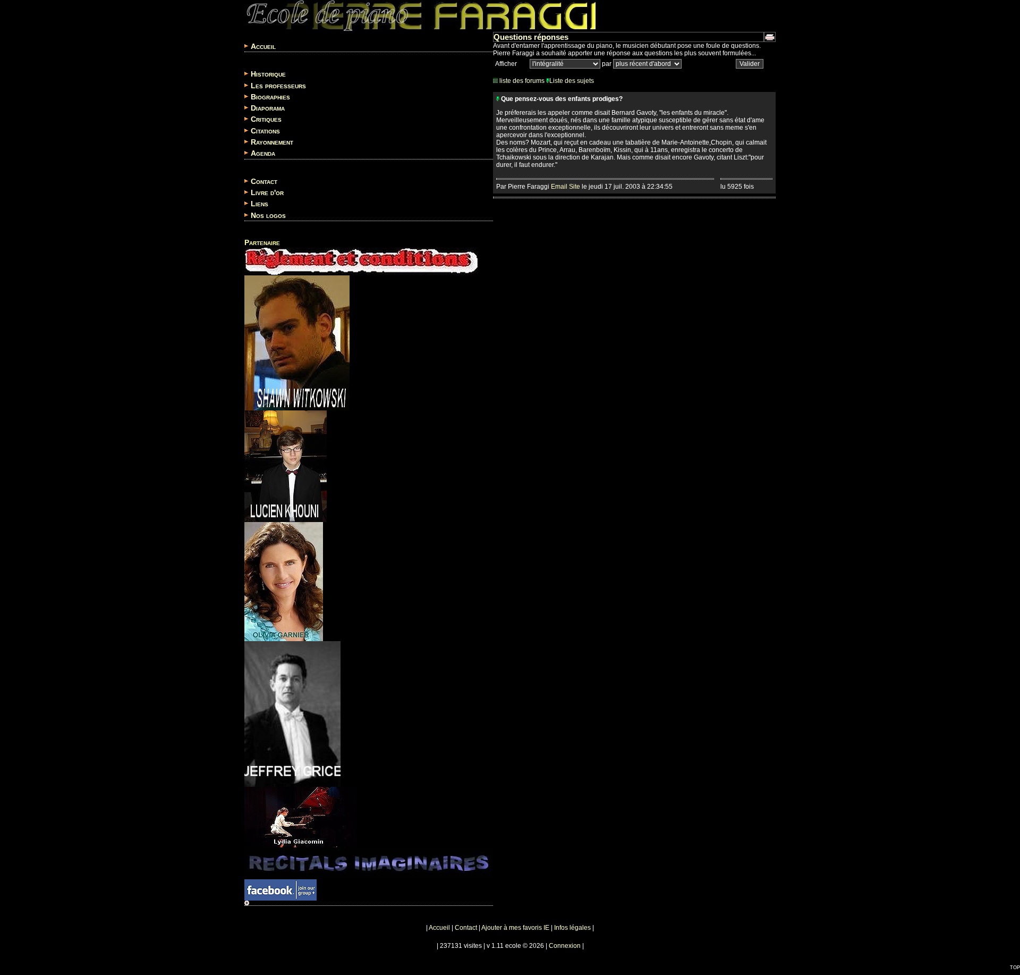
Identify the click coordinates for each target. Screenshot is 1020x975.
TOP (1015, 967)
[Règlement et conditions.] (361, 259)
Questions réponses (531, 36)
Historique (268, 74)
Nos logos (268, 215)
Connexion (565, 945)
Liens (259, 204)
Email (559, 186)
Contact (264, 181)
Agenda (263, 153)
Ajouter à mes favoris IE (515, 927)
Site (574, 186)
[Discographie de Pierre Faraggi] (368, 860)
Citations (265, 131)
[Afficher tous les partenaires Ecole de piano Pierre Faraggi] (246, 903)
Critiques (266, 119)
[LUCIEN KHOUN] (285, 463)
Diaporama (268, 108)
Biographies (270, 97)
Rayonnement (272, 142)
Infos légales (572, 927)
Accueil (263, 46)
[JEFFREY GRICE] (292, 711)
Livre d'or (267, 192)
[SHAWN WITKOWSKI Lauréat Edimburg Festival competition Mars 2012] (297, 340)
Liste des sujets (571, 81)
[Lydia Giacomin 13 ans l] (300, 814)
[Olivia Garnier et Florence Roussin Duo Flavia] (283, 579)
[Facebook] (280, 887)
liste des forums (521, 81)
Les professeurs (278, 85)
